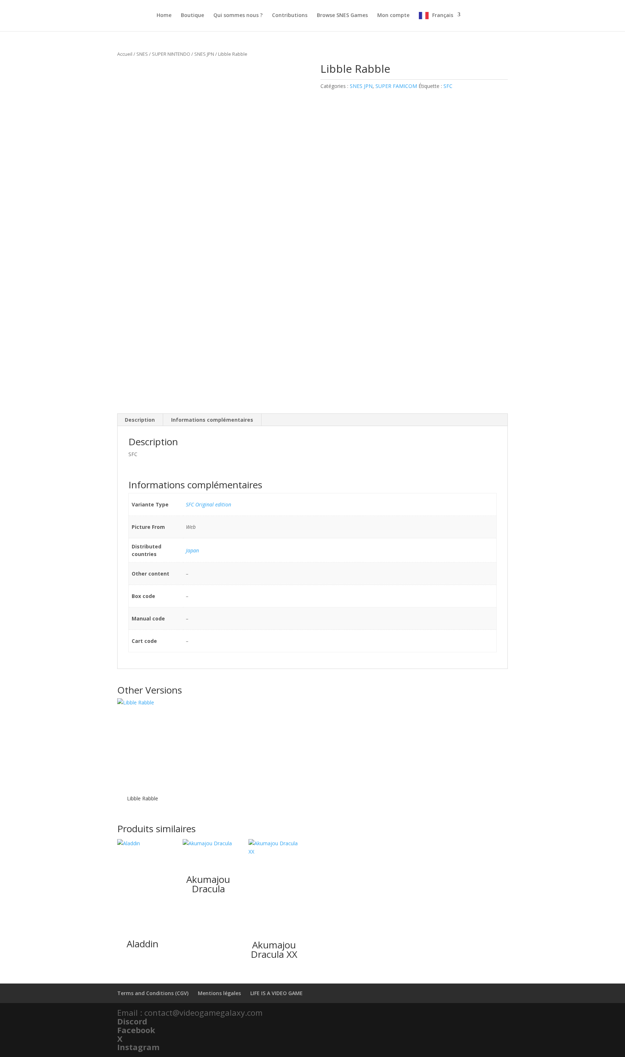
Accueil (124, 54)
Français (442, 15)
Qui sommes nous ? (238, 15)
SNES (142, 54)
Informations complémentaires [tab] (212, 419)
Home (164, 15)
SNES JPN (204, 54)
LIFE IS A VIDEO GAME (276, 993)
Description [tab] (140, 419)
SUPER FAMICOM (396, 86)
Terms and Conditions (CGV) (152, 993)
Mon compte (393, 15)
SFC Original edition (208, 504)
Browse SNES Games (342, 15)
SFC (447, 86)
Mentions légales (219, 993)
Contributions (289, 15)
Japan (192, 550)
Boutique (192, 15)
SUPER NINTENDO (171, 54)
